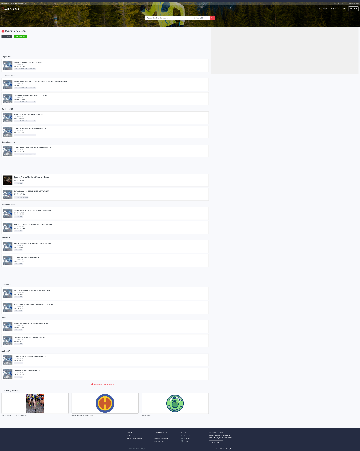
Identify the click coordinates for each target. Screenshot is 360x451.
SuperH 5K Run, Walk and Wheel (82, 415)
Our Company (131, 436)
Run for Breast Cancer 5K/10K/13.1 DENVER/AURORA (32, 210)
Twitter (186, 441)
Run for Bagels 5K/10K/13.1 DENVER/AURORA (30, 357)
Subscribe (353, 9)
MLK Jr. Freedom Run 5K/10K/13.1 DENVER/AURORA (32, 243)
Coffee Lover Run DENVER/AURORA (27, 257)
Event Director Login (353, 3)
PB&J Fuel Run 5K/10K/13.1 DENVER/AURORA (30, 129)
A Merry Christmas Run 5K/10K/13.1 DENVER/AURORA (33, 224)
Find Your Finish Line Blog (134, 438)
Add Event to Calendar (161, 438)
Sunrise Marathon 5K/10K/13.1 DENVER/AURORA (31, 323)
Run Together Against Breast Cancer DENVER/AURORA (33, 304)
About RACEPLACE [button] (339, 3)
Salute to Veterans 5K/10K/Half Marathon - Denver (32, 177)
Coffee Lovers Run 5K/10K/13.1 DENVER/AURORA (31, 191)
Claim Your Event (159, 441)
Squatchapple (146, 415)
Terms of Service (220, 449)
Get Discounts (20, 36)
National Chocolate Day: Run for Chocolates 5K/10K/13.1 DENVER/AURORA (40, 81)
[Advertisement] (58, 47)
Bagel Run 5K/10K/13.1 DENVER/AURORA (28, 115)
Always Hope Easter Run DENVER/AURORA (29, 338)
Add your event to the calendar (104, 384)
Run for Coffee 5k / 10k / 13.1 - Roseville (14, 415)
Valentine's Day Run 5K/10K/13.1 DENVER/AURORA (32, 290)
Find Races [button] (323, 9)
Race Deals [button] (335, 9)
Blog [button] (344, 9)
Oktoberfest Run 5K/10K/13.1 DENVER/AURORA (30, 96)
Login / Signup (158, 436)
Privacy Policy (229, 449)
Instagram (187, 438)
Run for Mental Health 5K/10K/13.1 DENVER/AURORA (32, 148)
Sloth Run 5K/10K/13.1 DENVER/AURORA (28, 62)
